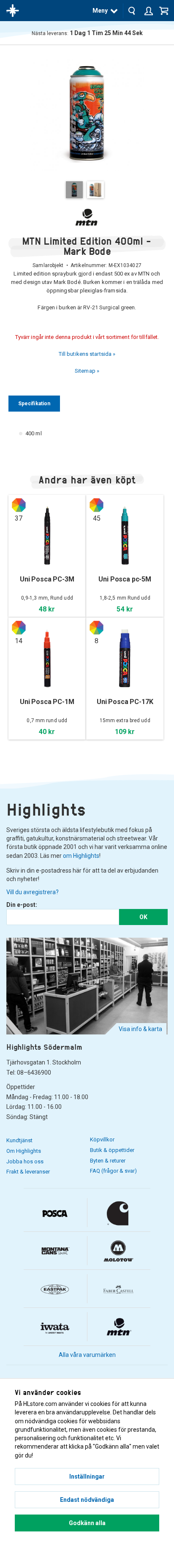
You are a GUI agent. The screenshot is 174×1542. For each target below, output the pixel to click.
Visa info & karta (140, 1029)
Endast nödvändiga (87, 1499)
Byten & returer (107, 1160)
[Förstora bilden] (87, 112)
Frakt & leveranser (28, 1171)
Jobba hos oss (25, 1161)
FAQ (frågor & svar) (113, 1171)
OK (143, 917)
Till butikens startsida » (87, 354)
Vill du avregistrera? (32, 892)
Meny (100, 10)
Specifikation (34, 404)
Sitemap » (87, 371)
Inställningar (87, 1476)
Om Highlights (23, 1151)
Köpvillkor (102, 1139)
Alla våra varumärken (87, 1354)
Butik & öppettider (112, 1150)
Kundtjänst (19, 1140)
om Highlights (81, 855)
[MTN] (87, 217)
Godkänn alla (87, 1523)
